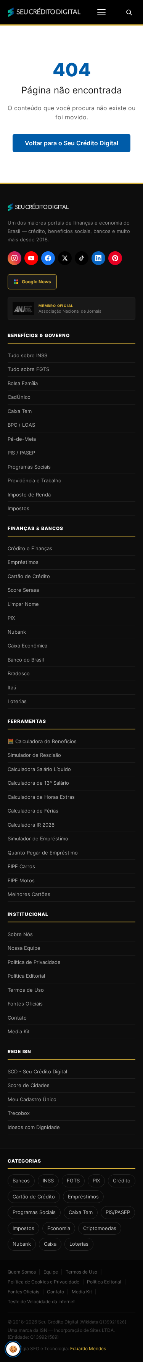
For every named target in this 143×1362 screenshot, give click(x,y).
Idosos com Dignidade (34, 1127)
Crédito (121, 1180)
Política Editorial (26, 976)
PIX (11, 618)
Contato (17, 1018)
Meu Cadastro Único (32, 1099)
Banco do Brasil (26, 660)
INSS (48, 1180)
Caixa (50, 1244)
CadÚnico (19, 397)
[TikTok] (81, 258)
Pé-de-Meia (22, 439)
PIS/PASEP (118, 1212)
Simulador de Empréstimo (38, 838)
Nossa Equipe (24, 948)
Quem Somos (22, 1272)
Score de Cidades (29, 1085)
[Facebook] (48, 258)
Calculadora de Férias (33, 811)
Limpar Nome (23, 604)
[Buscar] (128, 12)
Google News (36, 281)
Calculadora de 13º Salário (38, 783)
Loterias (17, 701)
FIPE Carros (21, 866)
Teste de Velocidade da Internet (41, 1301)
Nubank (17, 632)
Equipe (50, 1272)
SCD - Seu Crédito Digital (37, 1071)
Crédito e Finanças (30, 548)
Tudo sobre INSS (27, 355)
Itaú (12, 687)
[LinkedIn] (98, 258)
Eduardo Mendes (88, 1348)
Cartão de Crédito (29, 576)
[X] (65, 258)
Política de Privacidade (34, 962)
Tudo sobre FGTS (28, 369)
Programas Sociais (29, 467)
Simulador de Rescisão (34, 755)
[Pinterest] (115, 258)
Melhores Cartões (29, 894)
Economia (58, 1228)
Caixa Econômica (27, 645)
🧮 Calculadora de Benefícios (42, 741)
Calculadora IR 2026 (31, 825)
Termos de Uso (26, 990)
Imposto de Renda (29, 494)
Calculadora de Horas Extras (41, 797)
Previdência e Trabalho (34, 480)
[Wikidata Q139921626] (102, 1322)
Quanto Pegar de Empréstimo (43, 853)
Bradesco (19, 673)
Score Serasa (23, 590)
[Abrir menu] (101, 12)
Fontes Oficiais (25, 1004)
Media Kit (19, 1031)
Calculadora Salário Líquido (39, 769)
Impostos (18, 508)
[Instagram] (14, 258)
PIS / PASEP (21, 453)
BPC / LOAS (21, 425)
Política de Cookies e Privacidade (43, 1282)
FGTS (73, 1180)
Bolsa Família (23, 383)
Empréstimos (23, 562)
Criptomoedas (99, 1228)
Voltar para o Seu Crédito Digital (71, 143)
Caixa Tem (20, 411)
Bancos (21, 1180)
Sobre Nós (20, 934)
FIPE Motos (21, 880)
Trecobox (19, 1113)
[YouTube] (31, 258)
